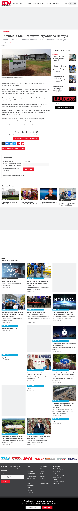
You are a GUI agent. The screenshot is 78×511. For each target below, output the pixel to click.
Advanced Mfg (31, 309)
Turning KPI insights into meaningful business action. (11, 284)
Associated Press (15, 43)
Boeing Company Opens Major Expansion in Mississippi (57, 88)
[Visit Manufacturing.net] (61, 459)
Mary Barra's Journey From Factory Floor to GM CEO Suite (38, 374)
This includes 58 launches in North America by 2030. (64, 348)
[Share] (7, 143)
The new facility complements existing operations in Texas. (12, 319)
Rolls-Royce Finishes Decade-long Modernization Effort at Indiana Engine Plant (59, 68)
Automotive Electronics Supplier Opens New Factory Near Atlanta (12, 437)
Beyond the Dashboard (9, 281)
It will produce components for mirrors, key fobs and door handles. (13, 441)
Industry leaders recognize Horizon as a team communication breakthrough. (63, 317)
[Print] (3, 143)
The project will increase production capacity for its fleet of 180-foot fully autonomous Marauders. (62, 411)
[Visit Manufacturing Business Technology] (72, 458)
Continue (47, 507)
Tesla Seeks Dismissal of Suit (48, 203)
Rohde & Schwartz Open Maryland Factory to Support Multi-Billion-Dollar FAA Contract (58, 78)
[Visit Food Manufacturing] (16, 458)
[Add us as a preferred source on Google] (22, 143)
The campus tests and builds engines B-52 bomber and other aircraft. (39, 288)
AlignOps (4, 358)
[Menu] (74, 3)
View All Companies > (64, 107)
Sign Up (5, 481)
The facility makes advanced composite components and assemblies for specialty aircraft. (38, 318)
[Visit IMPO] (39, 458)
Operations (6, 31)
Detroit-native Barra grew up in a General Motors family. (38, 377)
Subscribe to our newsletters (26, 138)
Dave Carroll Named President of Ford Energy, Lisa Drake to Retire (63, 374)
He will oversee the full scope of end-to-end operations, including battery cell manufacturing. (63, 378)
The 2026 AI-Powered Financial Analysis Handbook (59, 58)
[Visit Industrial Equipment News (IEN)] (28, 458)
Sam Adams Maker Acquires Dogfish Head (29, 203)
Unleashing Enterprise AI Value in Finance (67, 204)
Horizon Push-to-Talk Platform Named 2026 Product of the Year (63, 313)
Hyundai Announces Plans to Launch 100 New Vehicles (64, 344)
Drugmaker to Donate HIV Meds (9, 203)
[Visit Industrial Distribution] (50, 459)
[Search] (71, 3)
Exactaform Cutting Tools (10, 328)
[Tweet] (14, 143)
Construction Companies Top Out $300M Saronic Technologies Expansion (63, 405)
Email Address (27, 161)
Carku (54, 421)
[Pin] (18, 143)
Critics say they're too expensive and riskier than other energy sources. (37, 441)
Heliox (29, 389)
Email (2, 474)
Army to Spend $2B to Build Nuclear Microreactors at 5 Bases (38, 437)
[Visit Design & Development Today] (5, 458)
